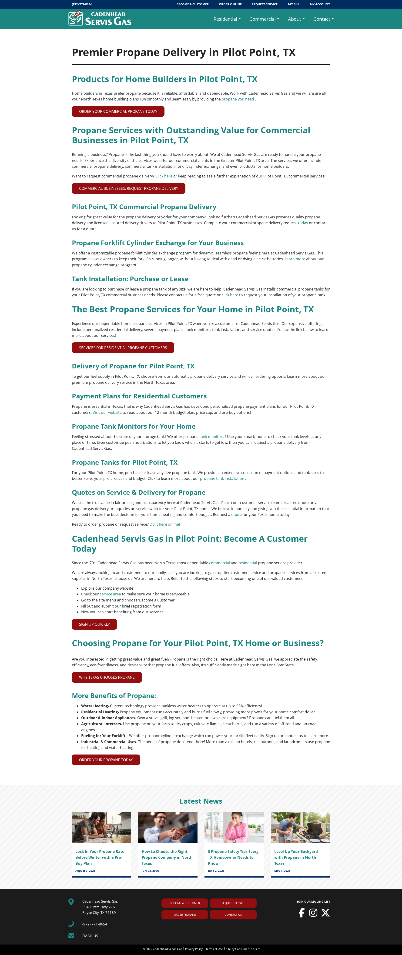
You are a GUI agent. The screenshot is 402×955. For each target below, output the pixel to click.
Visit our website (108, 412)
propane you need (238, 99)
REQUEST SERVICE (265, 4)
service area (111, 594)
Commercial (262, 19)
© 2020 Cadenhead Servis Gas (163, 949)
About (294, 19)
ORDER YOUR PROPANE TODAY (106, 759)
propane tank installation (222, 478)
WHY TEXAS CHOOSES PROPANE (107, 677)
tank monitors (212, 436)
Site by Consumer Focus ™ (243, 949)
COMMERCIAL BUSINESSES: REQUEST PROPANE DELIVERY (128, 188)
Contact (321, 19)
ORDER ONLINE (230, 4)
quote (237, 514)
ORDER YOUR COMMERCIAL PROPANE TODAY (118, 111)
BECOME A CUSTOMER (193, 4)
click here (230, 294)
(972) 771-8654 (82, 4)
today (303, 222)
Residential (225, 19)
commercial (220, 562)
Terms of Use (215, 949)
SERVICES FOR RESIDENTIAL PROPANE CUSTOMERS (123, 347)
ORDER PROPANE (185, 915)
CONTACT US (233, 915)
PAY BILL (294, 4)
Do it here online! (165, 524)
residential (248, 562)
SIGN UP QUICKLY (94, 624)
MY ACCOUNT (320, 4)
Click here (164, 176)
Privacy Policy (194, 949)
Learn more (295, 258)
